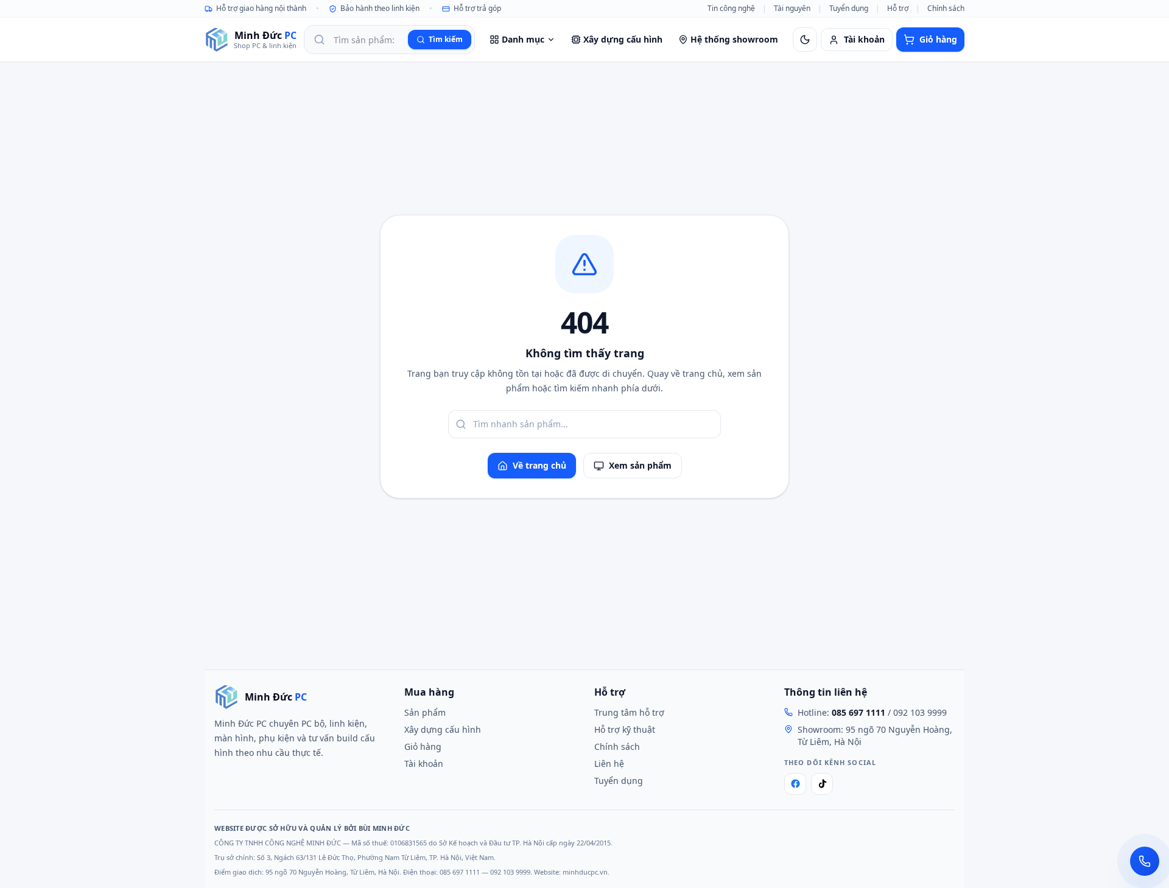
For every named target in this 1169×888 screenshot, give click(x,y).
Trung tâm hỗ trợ (629, 712)
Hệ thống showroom (734, 39)
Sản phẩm (425, 712)
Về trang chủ (539, 465)
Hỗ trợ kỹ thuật (624, 729)
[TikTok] (822, 784)
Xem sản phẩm (640, 465)
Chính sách (945, 8)
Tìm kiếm (446, 39)
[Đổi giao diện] (805, 39)
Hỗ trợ (897, 8)
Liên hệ (609, 763)
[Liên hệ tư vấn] (1144, 861)
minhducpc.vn (585, 871)
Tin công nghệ (731, 8)
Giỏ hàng (422, 746)
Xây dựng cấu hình (622, 39)
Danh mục (523, 39)
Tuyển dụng (848, 8)
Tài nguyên (792, 8)
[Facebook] (795, 784)
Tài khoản (423, 763)
